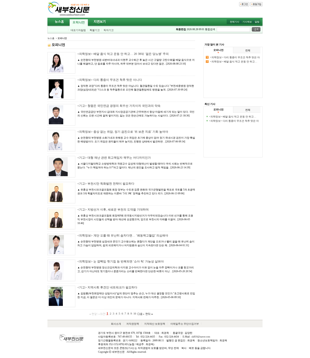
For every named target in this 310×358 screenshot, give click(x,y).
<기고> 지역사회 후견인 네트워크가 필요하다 (107, 287)
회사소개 (116, 323)
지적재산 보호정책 (154, 323)
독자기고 (109, 30)
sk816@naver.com (200, 336)
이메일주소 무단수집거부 (184, 323)
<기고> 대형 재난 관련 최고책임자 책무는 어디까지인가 (114, 157)
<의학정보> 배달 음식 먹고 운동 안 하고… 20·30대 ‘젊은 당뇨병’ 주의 (123, 53)
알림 (257, 21)
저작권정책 (132, 323)
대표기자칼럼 (78, 30)
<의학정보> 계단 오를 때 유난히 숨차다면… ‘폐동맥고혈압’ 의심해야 (122, 235)
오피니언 (62, 38)
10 (134, 313)
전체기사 (234, 21)
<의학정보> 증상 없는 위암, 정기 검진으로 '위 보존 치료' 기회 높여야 (122, 131)
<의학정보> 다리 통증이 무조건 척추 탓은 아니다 (109, 79)
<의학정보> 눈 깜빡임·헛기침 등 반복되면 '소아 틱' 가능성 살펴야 (120, 261)
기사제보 (247, 21)
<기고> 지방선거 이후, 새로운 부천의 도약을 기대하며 (113, 209)
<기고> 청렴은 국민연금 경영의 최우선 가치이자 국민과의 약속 (118, 105)
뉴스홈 (50, 38)
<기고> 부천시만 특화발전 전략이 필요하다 (105, 183)
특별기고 (95, 30)
